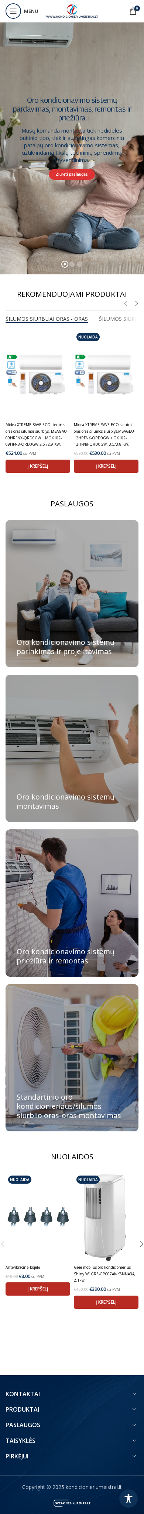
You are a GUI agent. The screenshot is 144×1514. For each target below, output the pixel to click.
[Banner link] (72, 593)
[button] (38, 466)
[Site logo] (72, 10)
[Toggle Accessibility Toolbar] (128, 1498)
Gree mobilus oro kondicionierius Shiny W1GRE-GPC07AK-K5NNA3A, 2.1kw (105, 1274)
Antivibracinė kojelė (23, 1267)
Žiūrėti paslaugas (72, 174)
